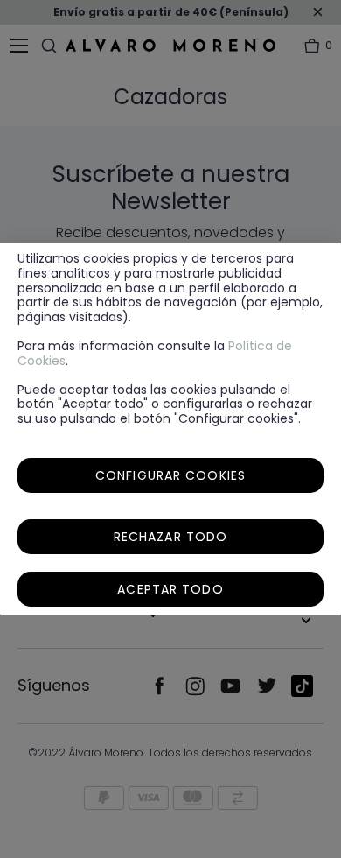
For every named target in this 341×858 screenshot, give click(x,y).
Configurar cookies (170, 475)
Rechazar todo (171, 536)
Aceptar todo (170, 589)
